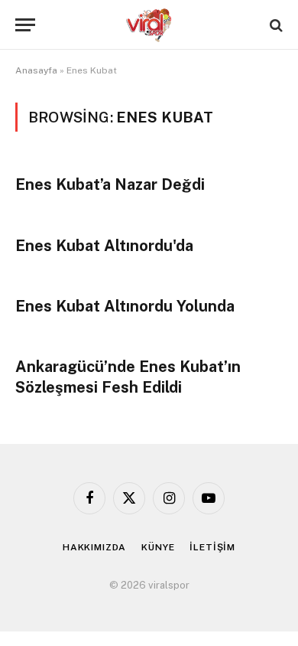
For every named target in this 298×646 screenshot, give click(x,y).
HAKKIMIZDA (94, 547)
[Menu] (25, 25)
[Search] (275, 25)
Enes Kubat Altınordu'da (104, 246)
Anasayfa (36, 70)
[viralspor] (149, 25)
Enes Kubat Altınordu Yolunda (125, 306)
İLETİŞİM (212, 547)
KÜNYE (157, 547)
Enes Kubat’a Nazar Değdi (110, 184)
